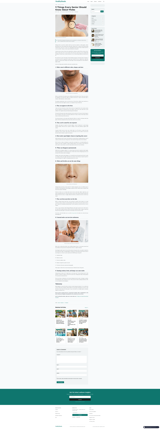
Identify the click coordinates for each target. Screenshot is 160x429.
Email (59, 302)
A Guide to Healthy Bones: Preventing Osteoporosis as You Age (83, 322)
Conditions (99, 1)
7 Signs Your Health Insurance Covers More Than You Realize (98, 44)
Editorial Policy (57, 413)
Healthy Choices (61, 4)
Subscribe (80, 399)
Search (102, 11)
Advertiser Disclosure (58, 415)
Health (92, 1)
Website (58, 373)
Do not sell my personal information (94, 415)
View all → (86, 307)
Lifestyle (95, 1)
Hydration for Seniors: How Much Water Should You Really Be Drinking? (60, 322)
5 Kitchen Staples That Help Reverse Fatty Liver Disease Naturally (98, 31)
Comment (58, 354)
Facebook (62, 302)
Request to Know (92, 417)
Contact (56, 409)
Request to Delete (92, 419)
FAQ (56, 417)
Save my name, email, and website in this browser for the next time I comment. (69, 378)
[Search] (104, 1)
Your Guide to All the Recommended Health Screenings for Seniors (83, 340)
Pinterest (66, 302)
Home (88, 1)
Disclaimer (91, 413)
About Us (56, 411)
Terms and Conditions (92, 411)
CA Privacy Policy (92, 421)
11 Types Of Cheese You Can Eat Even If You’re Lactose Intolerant (99, 35)
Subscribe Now (97, 57)
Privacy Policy (91, 409)
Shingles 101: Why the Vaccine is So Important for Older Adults (71, 340)
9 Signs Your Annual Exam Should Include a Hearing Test (99, 40)
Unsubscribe (78, 417)
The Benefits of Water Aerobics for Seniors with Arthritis (60, 340)
